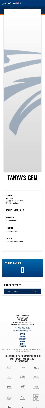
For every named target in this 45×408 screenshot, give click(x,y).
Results (22, 339)
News (22, 344)
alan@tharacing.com (24, 331)
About (22, 334)
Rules (22, 341)
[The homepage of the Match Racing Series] (12, 3)
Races (22, 336)
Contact (22, 346)
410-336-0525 (24, 328)
